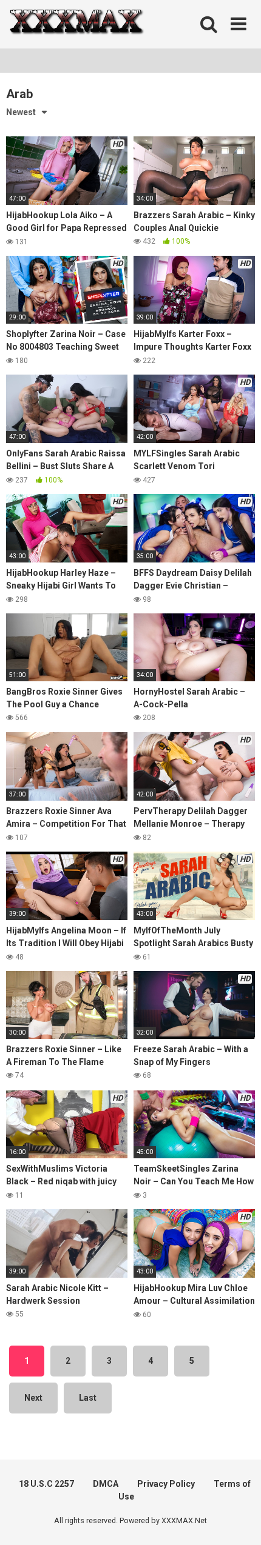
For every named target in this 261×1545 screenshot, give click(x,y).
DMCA (105, 1484)
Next (33, 1398)
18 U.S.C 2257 (46, 1484)
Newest (21, 112)
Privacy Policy (166, 1484)
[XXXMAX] (76, 24)
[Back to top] (238, 1520)
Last (88, 1398)
